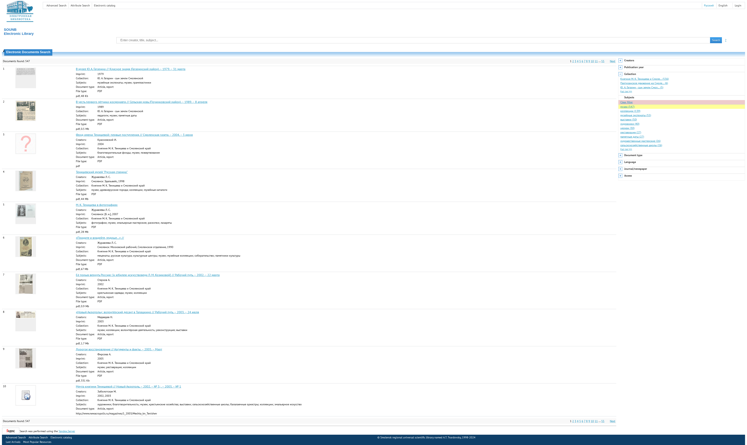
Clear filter (626, 102)
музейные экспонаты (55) (635, 115)
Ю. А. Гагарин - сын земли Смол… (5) (641, 87)
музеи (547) (627, 106)
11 (596, 61)
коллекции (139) (630, 111)
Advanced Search (56, 5)
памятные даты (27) (632, 136)
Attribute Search (80, 5)
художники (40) (629, 124)
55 (602, 61)
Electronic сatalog (104, 5)
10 (592, 61)
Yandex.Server (67, 431)
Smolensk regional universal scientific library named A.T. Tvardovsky (420, 437)
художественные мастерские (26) (640, 141)
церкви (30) (627, 128)
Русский (709, 5)
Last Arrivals (13, 442)
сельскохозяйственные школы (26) (641, 145)
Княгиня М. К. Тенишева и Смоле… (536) (644, 79)
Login (738, 5)
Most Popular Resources (37, 442)
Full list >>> (626, 91)
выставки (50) (628, 119)
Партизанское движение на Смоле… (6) (644, 83)
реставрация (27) (630, 132)
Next (612, 61)
